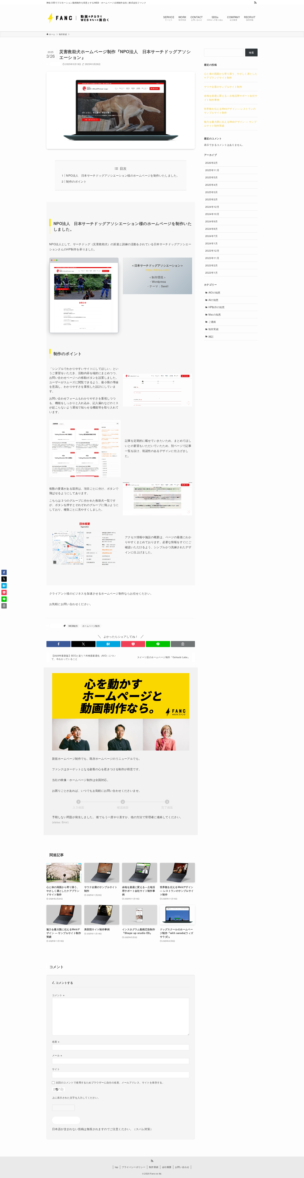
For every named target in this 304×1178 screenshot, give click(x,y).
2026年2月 (211, 162)
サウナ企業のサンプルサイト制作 (223, 86)
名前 (55, 1041)
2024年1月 (211, 243)
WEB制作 (73, 625)
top (116, 1167)
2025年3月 (211, 192)
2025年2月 (211, 199)
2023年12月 (212, 250)
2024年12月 (212, 206)
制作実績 (55, 64)
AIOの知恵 (214, 292)
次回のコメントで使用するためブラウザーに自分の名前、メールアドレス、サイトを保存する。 (110, 1082)
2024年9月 (211, 221)
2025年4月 (211, 184)
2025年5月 (211, 177)
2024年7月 (211, 236)
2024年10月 (212, 214)
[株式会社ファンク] (81, 18)
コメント (58, 995)
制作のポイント (76, 181)
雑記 (211, 336)
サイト (56, 1069)
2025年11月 (212, 170)
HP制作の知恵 (216, 307)
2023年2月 (211, 265)
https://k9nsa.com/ (157, 270)
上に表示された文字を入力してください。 (76, 1097)
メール (57, 1055)
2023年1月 (211, 272)
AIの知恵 (213, 300)
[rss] (255, 3)
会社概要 (167, 1167)
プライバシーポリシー (133, 1167)
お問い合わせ (182, 1167)
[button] (58, 644)
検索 (251, 52)
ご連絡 (212, 321)
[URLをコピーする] (183, 644)
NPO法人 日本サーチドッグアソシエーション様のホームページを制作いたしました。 (122, 175)
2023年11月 (212, 258)
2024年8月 (211, 228)
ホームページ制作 (91, 625)
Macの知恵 (214, 314)
